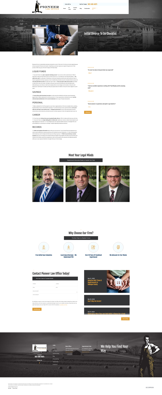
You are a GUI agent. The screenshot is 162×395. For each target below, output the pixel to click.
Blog (54, 356)
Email (56, 287)
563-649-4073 (92, 4)
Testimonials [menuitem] (87, 8)
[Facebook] (39, 363)
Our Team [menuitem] (69, 8)
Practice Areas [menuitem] (75, 8)
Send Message (37, 309)
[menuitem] (9, 388)
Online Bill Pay (68, 4)
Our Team (55, 350)
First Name (34, 283)
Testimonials (55, 361)
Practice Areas (56, 353)
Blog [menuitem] (81, 8)
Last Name (57, 283)
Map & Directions (69, 351)
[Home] (45, 7)
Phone (34, 287)
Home (54, 348)
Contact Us (55, 364)
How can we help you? (36, 294)
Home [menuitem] (64, 8)
